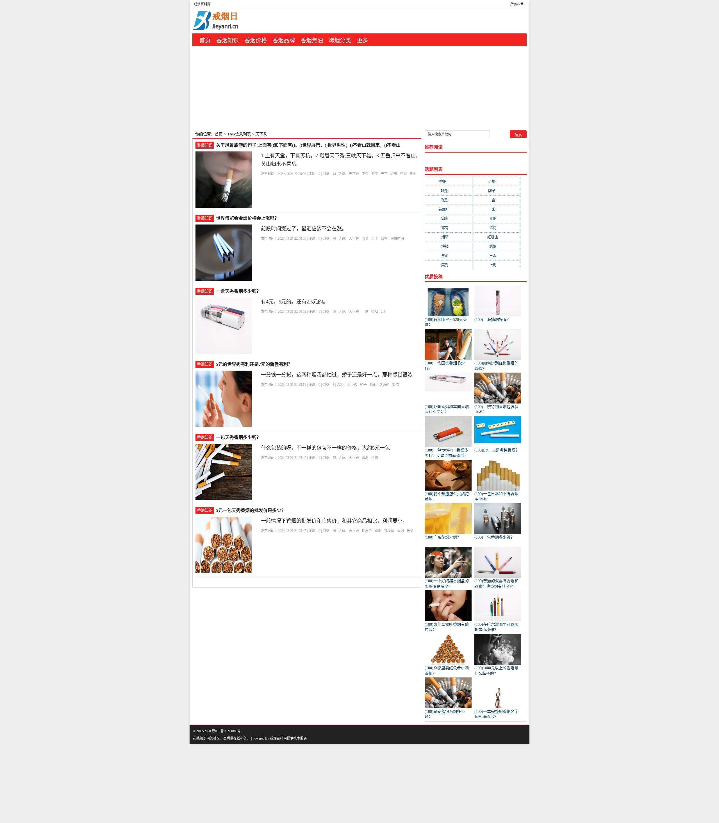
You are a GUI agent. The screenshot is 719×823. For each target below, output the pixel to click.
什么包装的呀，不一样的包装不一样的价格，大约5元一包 (325, 448)
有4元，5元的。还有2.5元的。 (294, 302)
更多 (362, 40)
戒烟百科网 (202, 4)
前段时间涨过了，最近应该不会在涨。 (304, 229)
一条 (496, 209)
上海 (496, 265)
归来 (403, 174)
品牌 (448, 218)
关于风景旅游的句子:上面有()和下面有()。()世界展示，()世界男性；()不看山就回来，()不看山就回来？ (308, 146)
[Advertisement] (359, 88)
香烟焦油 (312, 40)
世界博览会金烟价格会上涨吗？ (247, 218)
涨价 (365, 239)
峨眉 (393, 174)
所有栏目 (517, 4)
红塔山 (496, 237)
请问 (496, 228)
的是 (448, 200)
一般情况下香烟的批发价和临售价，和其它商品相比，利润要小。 (334, 521)
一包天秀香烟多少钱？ (238, 437)
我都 (373, 385)
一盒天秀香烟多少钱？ (238, 291)
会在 (384, 239)
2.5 (383, 312)
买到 (448, 265)
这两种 (384, 385)
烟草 (448, 237)
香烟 (374, 312)
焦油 (448, 255)
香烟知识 (227, 40)
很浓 (395, 385)
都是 (448, 191)
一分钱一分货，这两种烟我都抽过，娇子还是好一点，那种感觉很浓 (337, 375)
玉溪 (496, 255)
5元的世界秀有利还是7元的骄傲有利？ (254, 364)
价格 (374, 458)
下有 (365, 174)
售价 (410, 531)
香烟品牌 (283, 40)
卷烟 (496, 218)
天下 (384, 174)
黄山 (412, 174)
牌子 (496, 191)
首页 (205, 40)
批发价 (367, 531)
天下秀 (354, 174)
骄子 (363, 385)
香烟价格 (255, 40)
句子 (374, 174)
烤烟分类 (340, 40)
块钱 (448, 246)
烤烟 (496, 246)
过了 (374, 239)
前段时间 (397, 239)
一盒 (365, 312)
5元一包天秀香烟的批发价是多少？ (251, 510)
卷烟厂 (448, 209)
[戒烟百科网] (227, 21)
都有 (448, 228)
